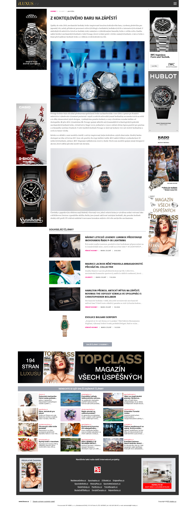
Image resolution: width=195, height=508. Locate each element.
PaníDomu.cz (97, 487)
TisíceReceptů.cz (111, 487)
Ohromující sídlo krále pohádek (48, 427)
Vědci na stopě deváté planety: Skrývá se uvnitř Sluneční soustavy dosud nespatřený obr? (133, 397)
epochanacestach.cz (88, 439)
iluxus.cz (42, 394)
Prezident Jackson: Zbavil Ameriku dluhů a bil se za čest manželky (133, 442)
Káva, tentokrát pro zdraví (47, 412)
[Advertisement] (31, 86)
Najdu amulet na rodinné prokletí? (88, 412)
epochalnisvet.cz (129, 394)
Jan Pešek (71, 11)
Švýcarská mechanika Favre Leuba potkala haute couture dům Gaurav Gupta (47, 397)
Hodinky (53, 11)
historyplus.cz (129, 439)
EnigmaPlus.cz (118, 480)
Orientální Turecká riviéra (131, 412)
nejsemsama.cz (129, 409)
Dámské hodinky (91, 327)
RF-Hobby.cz (171, 501)
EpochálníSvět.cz (81, 484)
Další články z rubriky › (97, 344)
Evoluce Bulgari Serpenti (101, 317)
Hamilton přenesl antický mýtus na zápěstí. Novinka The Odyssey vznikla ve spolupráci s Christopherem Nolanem (113, 293)
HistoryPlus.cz (96, 484)
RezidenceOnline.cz (78, 480)
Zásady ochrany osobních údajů (44, 501)
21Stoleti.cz (106, 480)
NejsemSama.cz (114, 490)
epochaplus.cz (86, 424)
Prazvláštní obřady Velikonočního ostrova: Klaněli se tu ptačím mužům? (90, 397)
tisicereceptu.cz (44, 439)
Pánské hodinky (91, 251)
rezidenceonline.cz (45, 424)
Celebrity (89, 277)
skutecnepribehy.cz (88, 409)
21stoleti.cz (128, 424)
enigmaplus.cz (86, 394)
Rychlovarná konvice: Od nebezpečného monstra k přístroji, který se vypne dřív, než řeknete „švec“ (90, 427)
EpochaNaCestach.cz (112, 484)
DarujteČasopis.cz (99, 490)
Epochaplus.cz (94, 480)
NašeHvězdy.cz (84, 487)
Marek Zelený (106, 251)
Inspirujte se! (157, 486)
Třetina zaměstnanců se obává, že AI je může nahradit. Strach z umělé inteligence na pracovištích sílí (134, 427)
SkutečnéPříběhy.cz (82, 490)
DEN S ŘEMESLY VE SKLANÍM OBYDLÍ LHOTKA (88, 442)
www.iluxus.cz (24, 501)
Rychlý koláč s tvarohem (49, 442)
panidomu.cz (43, 409)
